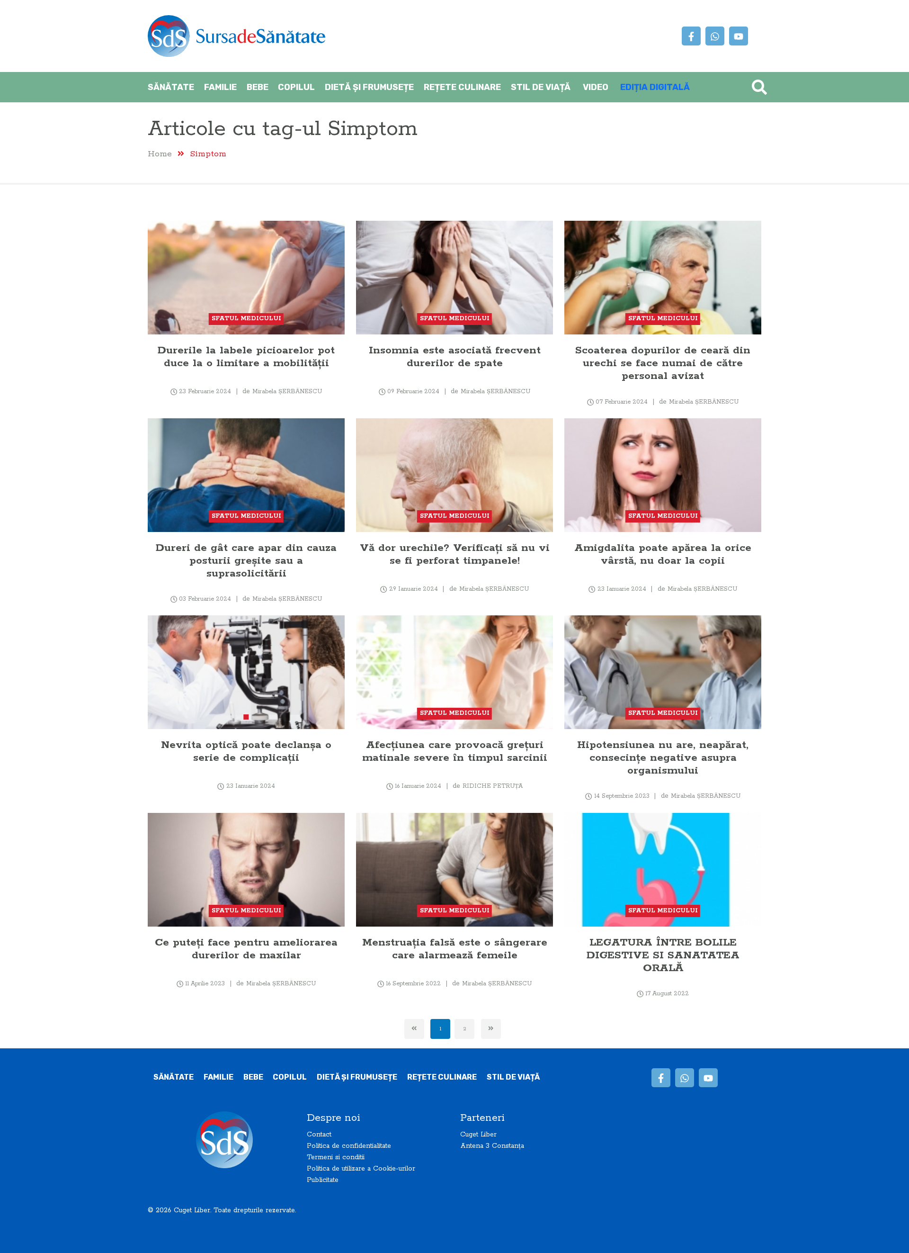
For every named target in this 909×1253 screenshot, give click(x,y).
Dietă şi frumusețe (369, 87)
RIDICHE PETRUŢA (493, 786)
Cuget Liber (478, 1134)
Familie (220, 87)
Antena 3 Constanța (492, 1146)
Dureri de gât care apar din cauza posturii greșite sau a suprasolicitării (246, 560)
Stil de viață (540, 87)
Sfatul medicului (246, 319)
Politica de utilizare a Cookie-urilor (361, 1168)
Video (595, 87)
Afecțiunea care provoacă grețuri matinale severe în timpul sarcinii (454, 751)
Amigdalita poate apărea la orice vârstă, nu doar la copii (662, 554)
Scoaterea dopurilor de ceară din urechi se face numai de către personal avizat (662, 363)
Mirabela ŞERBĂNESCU (287, 392)
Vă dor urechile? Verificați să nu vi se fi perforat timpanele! (455, 554)
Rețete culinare (462, 87)
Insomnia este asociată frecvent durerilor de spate (455, 357)
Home (160, 153)
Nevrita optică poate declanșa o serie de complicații (246, 751)
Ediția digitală (655, 87)
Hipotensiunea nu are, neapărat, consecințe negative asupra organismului (663, 758)
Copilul (296, 87)
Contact (319, 1134)
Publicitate (323, 1180)
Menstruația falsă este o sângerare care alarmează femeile (454, 949)
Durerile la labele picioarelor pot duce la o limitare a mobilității (246, 357)
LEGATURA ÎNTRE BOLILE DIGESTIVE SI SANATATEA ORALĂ (663, 955)
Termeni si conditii (336, 1157)
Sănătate (171, 87)
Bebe (257, 87)
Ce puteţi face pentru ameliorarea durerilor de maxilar (246, 949)
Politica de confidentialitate (349, 1146)
